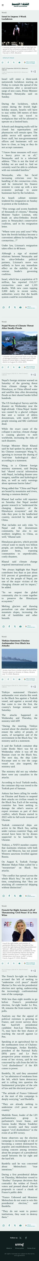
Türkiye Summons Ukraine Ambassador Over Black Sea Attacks (16, 641)
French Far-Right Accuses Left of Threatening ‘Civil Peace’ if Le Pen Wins (19, 911)
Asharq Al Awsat (8, 56)
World (4, 11)
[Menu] (2, 4)
